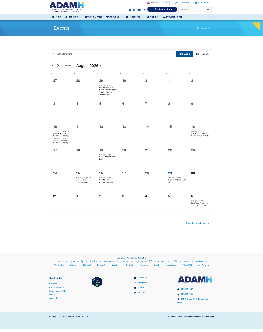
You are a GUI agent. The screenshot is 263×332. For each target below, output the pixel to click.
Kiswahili (129, 265)
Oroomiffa (59, 265)
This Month (68, 65)
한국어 (186, 261)
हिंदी (150, 261)
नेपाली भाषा (199, 261)
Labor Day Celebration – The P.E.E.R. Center (200, 204)
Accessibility (55, 298)
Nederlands (109, 261)
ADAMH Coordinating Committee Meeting (61, 141)
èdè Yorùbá (203, 265)
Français (125, 261)
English (154, 3)
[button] (79, 17)
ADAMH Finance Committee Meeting (60, 134)
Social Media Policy (58, 291)
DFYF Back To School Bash (107, 158)
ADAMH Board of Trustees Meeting (82, 181)
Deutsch (139, 261)
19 (101, 149)
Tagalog (144, 265)
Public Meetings (56, 287)
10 (55, 126)
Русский (101, 265)
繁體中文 (93, 261)
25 (78, 172)
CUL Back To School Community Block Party (199, 134)
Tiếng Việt (187, 265)
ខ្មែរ (82, 261)
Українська (171, 265)
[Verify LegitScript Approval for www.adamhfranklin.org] (97, 282)
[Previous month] (52, 65)
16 (193, 126)
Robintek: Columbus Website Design (199, 317)
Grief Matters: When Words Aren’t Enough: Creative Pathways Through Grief (107, 90)
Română (87, 265)
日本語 (174, 261)
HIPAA (52, 294)
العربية (72, 261)
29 (101, 80)
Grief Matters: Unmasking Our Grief (107, 181)
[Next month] (58, 65)
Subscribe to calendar (196, 223)
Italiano (161, 261)
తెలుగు (156, 265)
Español (115, 265)
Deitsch (73, 265)
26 (101, 172)
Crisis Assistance (164, 9)
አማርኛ (60, 261)
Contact (53, 284)
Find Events (184, 53)
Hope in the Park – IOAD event (177, 181)
